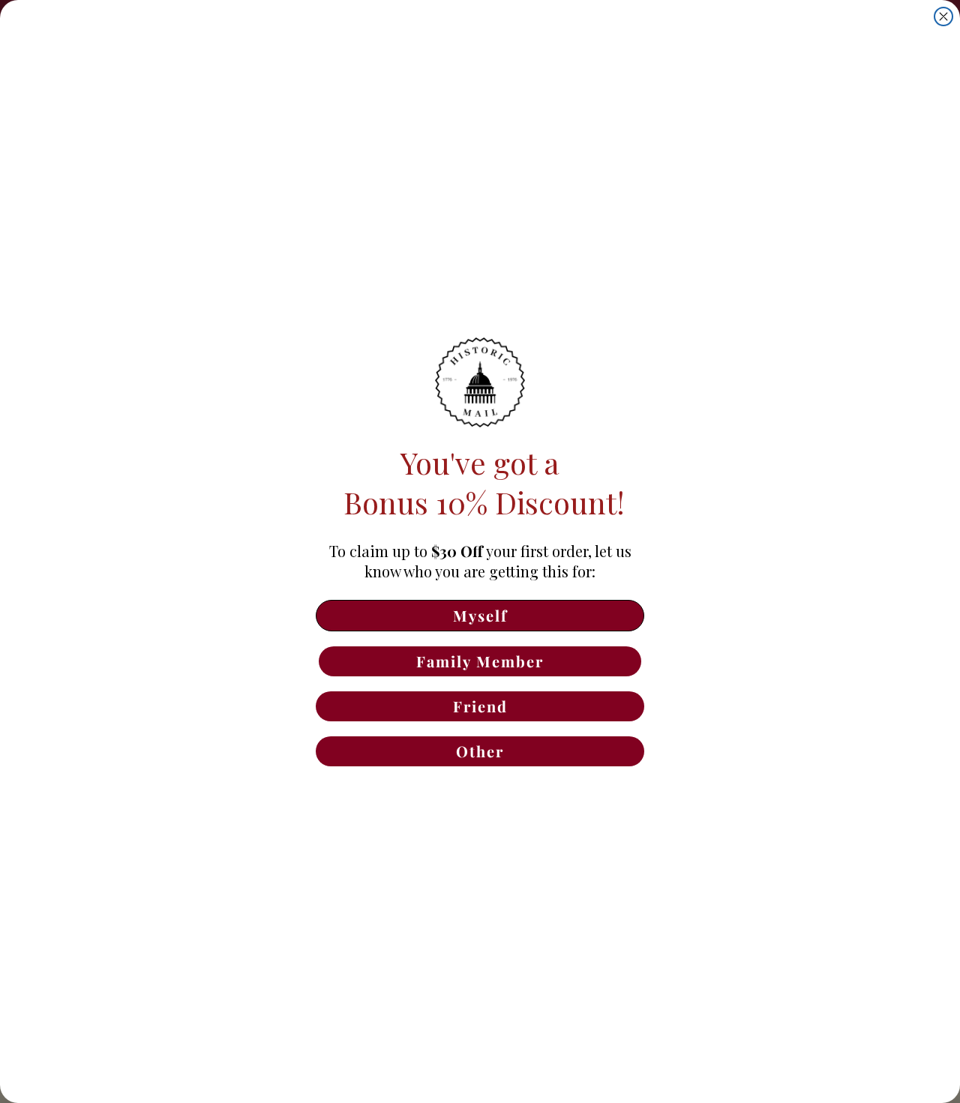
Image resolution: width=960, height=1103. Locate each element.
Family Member (480, 661)
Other (480, 751)
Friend (480, 706)
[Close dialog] (943, 16)
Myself (480, 615)
